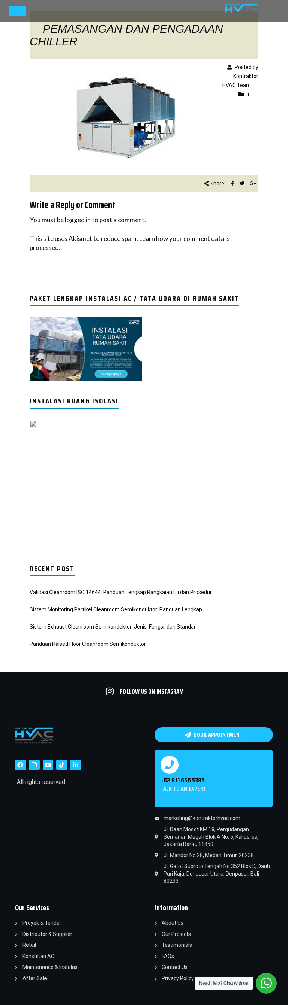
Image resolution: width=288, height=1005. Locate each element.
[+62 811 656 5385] (169, 765)
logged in (78, 220)
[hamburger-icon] (17, 11)
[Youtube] (48, 765)
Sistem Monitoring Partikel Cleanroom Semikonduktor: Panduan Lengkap (116, 609)
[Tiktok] (61, 765)
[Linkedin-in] (75, 765)
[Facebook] (20, 765)
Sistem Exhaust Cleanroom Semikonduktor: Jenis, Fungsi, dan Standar (113, 627)
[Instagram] (34, 765)
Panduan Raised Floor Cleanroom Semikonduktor (88, 644)
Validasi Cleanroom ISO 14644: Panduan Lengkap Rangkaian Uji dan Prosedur (121, 592)
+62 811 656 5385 (182, 780)
